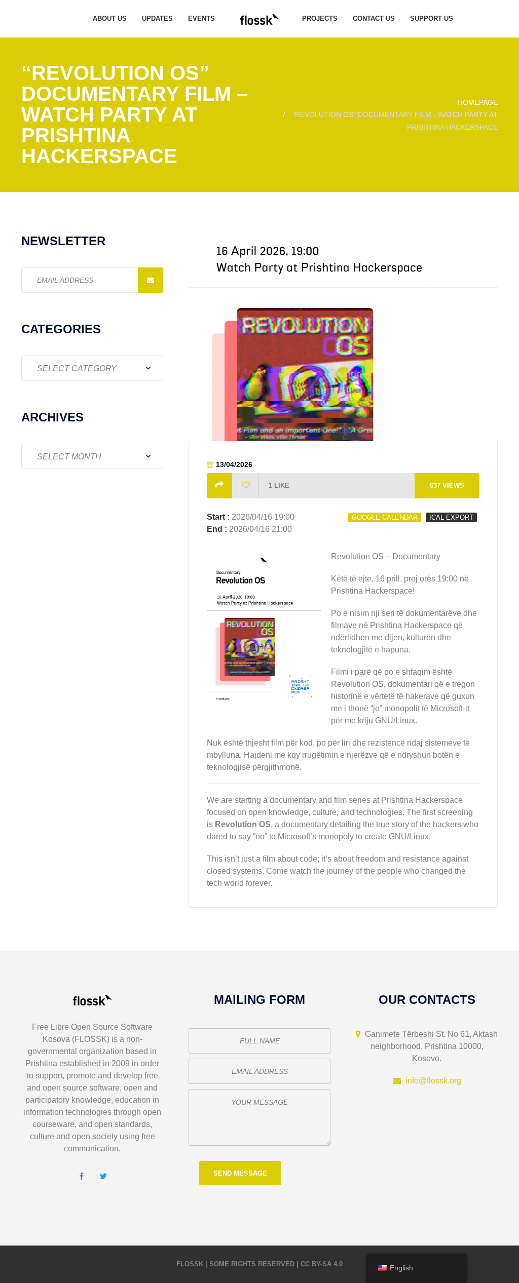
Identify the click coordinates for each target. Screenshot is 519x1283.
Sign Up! (150, 280)
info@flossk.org (433, 1080)
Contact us (374, 18)
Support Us (431, 18)
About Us (110, 18)
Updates (157, 18)
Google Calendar (385, 517)
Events (201, 18)
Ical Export (451, 517)
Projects (320, 18)
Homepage (478, 102)
